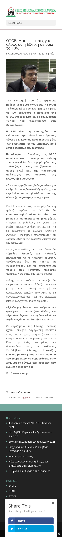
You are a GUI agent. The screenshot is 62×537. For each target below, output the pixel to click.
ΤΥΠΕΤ (12, 496)
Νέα (52, 53)
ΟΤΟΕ (12, 491)
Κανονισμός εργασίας (21, 456)
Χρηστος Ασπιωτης (19, 53)
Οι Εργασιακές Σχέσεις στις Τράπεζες (29, 471)
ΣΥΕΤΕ (12, 485)
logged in (26, 397)
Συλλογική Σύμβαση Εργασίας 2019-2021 (32, 441)
